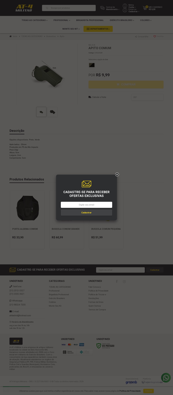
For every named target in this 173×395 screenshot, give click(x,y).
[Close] (116, 174)
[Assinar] (86, 212)
